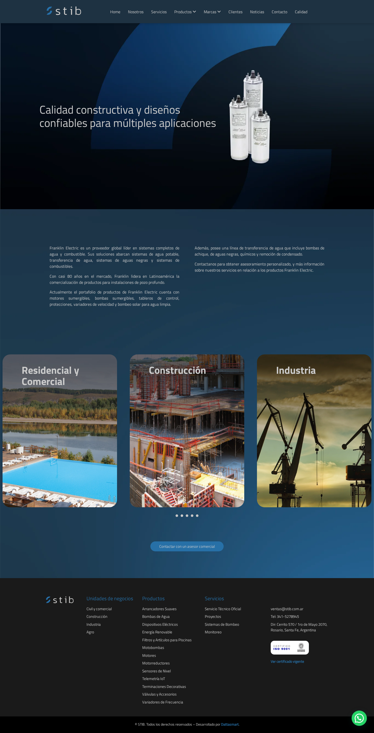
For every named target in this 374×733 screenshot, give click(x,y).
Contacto (279, 12)
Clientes (235, 12)
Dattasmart (230, 724)
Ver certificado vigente (287, 661)
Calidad (301, 12)
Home (115, 12)
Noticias (257, 12)
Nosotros (135, 12)
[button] (177, 515)
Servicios (159, 12)
